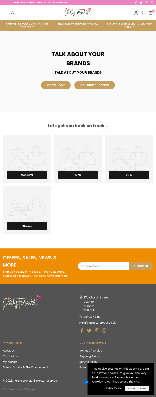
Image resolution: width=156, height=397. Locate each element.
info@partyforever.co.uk (100, 322)
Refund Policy (88, 362)
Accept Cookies (137, 388)
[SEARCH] (12, 13)
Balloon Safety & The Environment (25, 367)
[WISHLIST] (143, 13)
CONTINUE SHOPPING (94, 85)
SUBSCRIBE (141, 266)
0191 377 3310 (92, 317)
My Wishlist (10, 362)
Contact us (10, 356)
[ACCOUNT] (136, 13)
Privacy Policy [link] (112, 388)
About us (9, 350)
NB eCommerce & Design (19, 389)
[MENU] (5, 13)
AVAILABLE (78, 23)
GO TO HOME (56, 85)
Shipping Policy (89, 356)
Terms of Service (91, 350)
